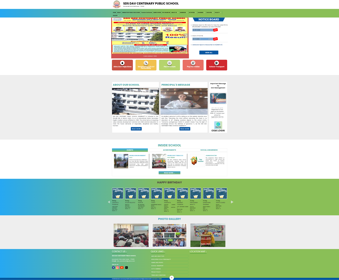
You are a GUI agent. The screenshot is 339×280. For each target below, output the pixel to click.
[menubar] (169, 14)
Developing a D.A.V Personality (146, 67)
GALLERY (115, 15)
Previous (114, 35)
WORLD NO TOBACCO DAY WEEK (175, 156)
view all (208, 52)
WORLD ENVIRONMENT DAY (137, 156)
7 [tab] (157, 52)
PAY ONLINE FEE (166, 12)
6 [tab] (154, 52)
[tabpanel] (169, 162)
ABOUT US (174, 12)
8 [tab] (159, 52)
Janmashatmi (211, 156)
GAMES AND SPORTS (157, 262)
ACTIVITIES (192, 12)
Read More (136, 129)
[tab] (130, 150)
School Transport (216, 66)
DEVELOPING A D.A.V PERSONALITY (161, 259)
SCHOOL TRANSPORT (157, 266)
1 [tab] (141, 52)
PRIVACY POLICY (156, 272)
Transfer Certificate (146, 12)
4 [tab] (149, 52)
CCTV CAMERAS (156, 269)
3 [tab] (146, 52)
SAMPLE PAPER (157, 12)
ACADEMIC (200, 12)
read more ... (169, 173)
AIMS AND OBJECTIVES (157, 256)
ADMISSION (183, 12)
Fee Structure (169, 66)
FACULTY (217, 12)
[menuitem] (114, 12)
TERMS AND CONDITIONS (158, 275)
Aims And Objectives (122, 66)
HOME (114, 12)
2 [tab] (143, 52)
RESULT (119, 12)
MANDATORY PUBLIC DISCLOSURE (131, 12)
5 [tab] (151, 52)
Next (186, 35)
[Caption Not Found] (131, 235)
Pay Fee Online (193, 66)
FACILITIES (209, 12)
